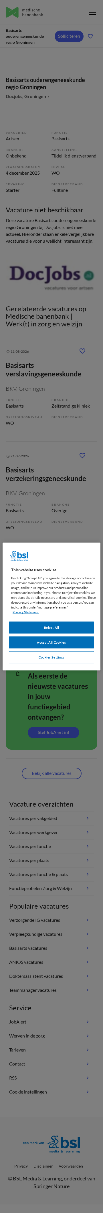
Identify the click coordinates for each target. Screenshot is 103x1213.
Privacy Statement (26, 612)
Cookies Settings (51, 657)
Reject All (51, 627)
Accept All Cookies (51, 642)
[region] (51, 607)
